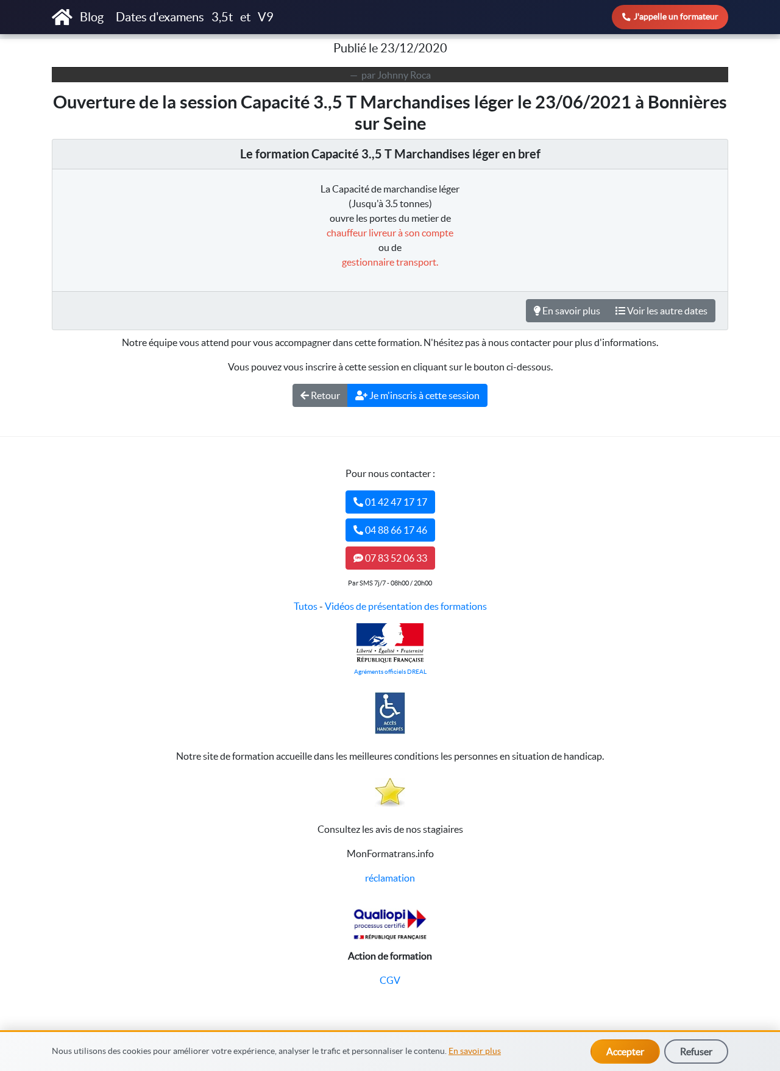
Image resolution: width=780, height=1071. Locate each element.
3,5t (222, 17)
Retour (324, 395)
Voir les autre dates (666, 310)
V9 (266, 17)
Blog (93, 17)
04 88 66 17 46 (395, 530)
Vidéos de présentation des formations (406, 606)
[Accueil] (62, 17)
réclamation (390, 877)
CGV (390, 980)
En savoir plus (474, 1051)
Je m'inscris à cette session (423, 395)
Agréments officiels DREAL (390, 671)
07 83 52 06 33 (395, 558)
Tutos (305, 606)
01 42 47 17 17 (395, 502)
